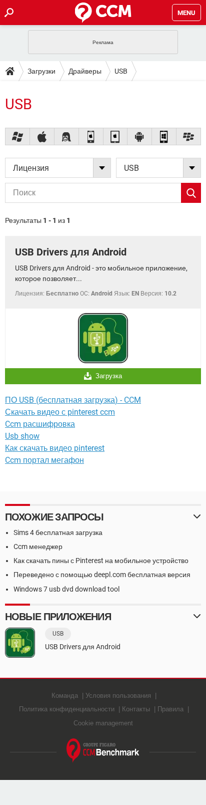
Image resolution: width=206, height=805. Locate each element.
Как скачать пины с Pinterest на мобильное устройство (101, 561)
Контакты (136, 709)
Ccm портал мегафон (44, 460)
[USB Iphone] (91, 136)
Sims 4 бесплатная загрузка (58, 532)
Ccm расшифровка (40, 424)
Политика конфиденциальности (66, 709)
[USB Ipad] (116, 136)
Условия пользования (118, 695)
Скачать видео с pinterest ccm (60, 412)
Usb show (22, 436)
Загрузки (42, 71)
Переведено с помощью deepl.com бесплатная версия (102, 575)
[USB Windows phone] (164, 136)
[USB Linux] (66, 136)
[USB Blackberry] (188, 136)
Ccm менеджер (38, 547)
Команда (65, 695)
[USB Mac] (42, 136)
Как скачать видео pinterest (54, 448)
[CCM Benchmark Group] (103, 750)
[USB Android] (140, 136)
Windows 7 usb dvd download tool (67, 589)
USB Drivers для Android (70, 252)
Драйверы (85, 71)
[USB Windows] (18, 136)
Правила (171, 709)
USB (121, 71)
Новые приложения (58, 617)
